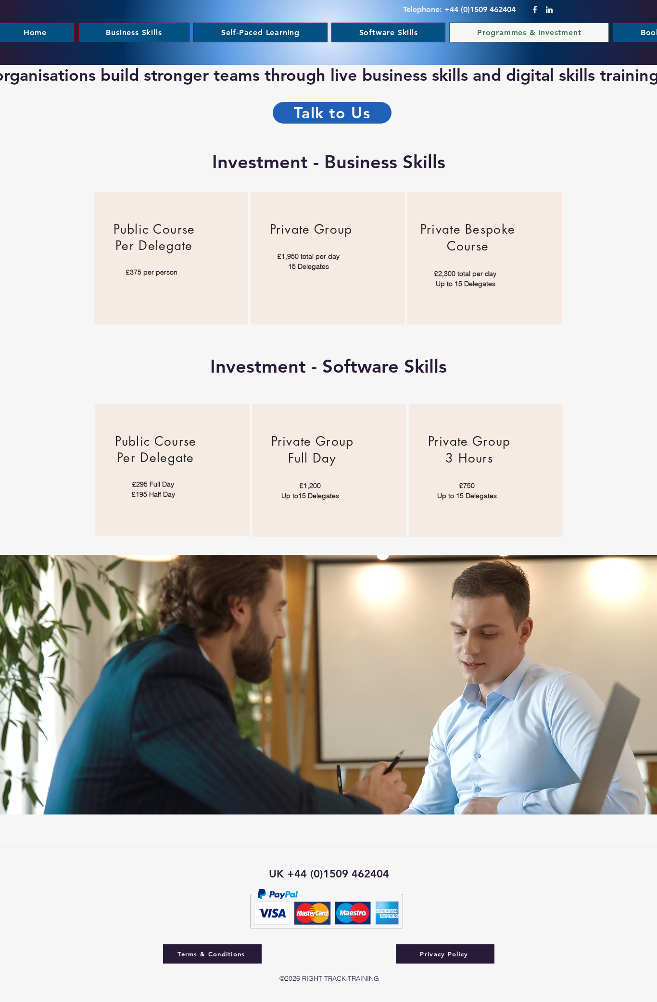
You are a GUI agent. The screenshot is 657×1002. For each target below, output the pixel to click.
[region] (171, 258)
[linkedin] (549, 9)
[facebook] (535, 9)
